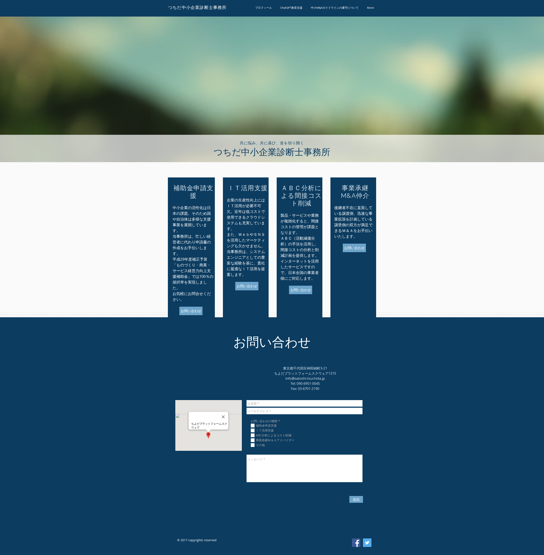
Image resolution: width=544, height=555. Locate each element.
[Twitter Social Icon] (367, 542)
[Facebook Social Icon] (356, 542)
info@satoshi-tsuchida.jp (305, 378)
